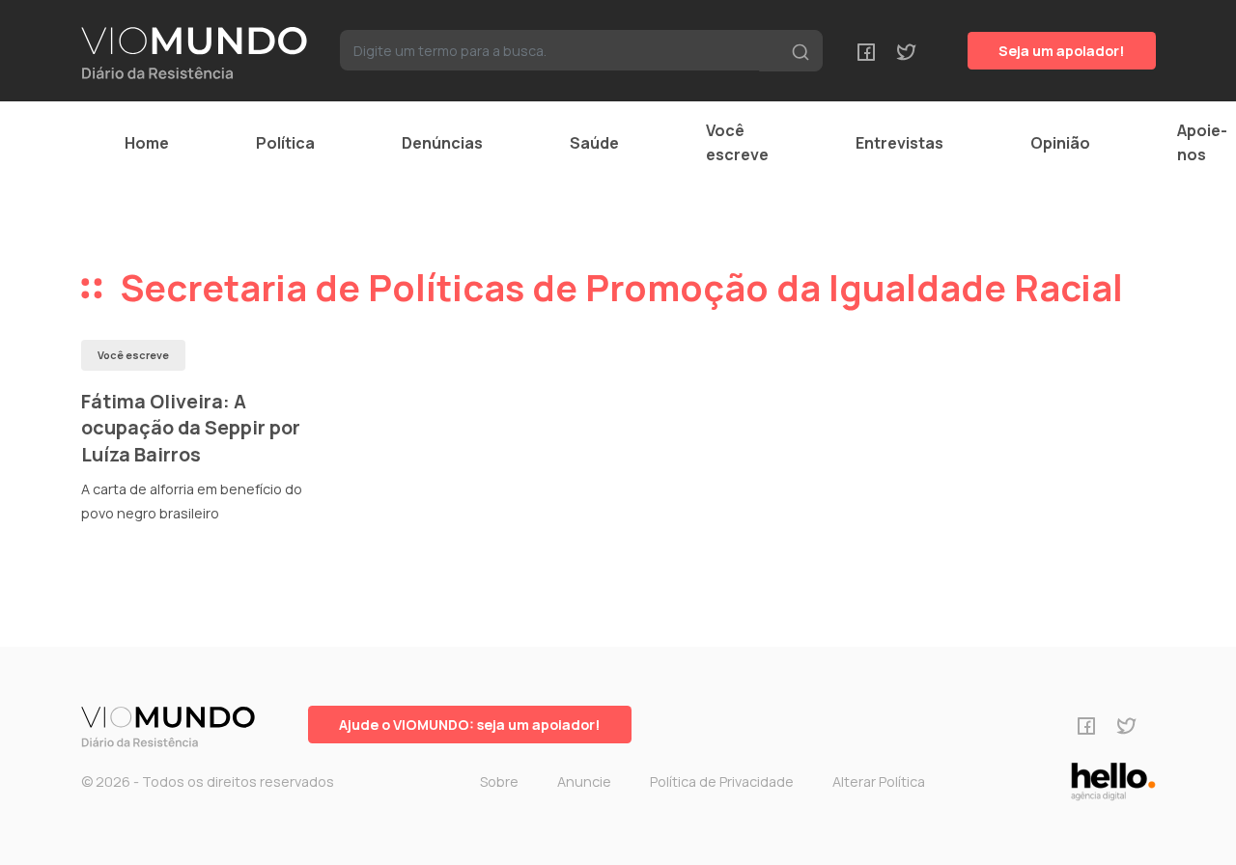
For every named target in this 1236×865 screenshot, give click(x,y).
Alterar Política (878, 781)
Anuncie (584, 781)
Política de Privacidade (722, 781)
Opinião (1060, 142)
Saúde (594, 142)
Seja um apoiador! (1061, 51)
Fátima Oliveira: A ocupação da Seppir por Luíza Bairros (190, 427)
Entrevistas (899, 142)
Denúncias (442, 142)
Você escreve (737, 142)
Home (147, 142)
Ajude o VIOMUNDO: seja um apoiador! (470, 724)
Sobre (499, 781)
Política (285, 142)
